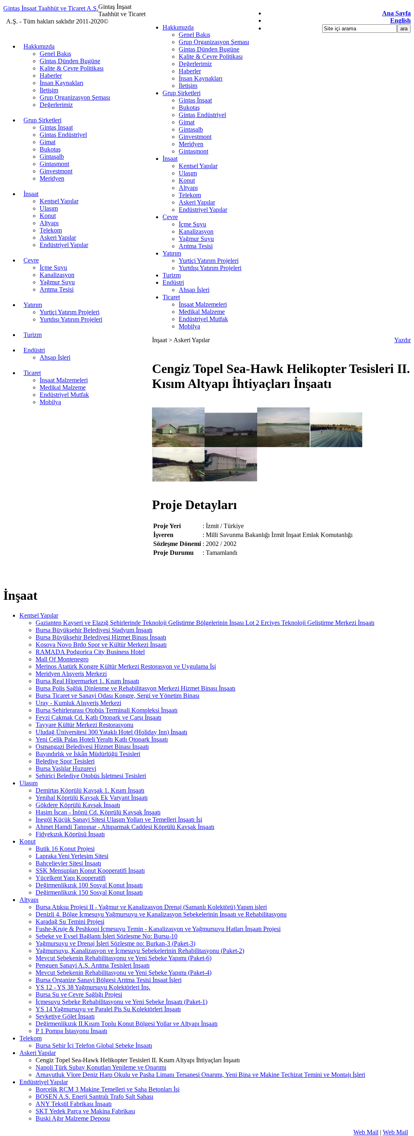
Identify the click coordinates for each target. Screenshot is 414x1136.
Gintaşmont (193, 151)
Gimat (186, 122)
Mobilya (189, 326)
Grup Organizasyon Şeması (214, 41)
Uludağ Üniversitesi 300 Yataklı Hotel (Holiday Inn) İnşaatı (111, 732)
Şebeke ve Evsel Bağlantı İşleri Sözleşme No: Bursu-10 (106, 936)
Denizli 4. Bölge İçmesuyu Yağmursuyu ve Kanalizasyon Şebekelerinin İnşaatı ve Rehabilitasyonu (161, 914)
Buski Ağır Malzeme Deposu (73, 1118)
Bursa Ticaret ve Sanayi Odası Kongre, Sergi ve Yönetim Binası (117, 695)
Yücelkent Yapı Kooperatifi (71, 877)
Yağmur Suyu (196, 238)
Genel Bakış (194, 34)
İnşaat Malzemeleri (203, 304)
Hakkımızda (178, 27)
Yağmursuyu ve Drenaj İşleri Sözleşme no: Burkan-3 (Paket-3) (115, 943)
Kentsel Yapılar (198, 165)
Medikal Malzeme (202, 311)
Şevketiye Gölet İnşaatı (65, 1016)
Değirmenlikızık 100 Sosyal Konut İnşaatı (89, 885)
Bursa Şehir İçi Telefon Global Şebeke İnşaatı (94, 1045)
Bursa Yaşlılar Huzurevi (66, 768)
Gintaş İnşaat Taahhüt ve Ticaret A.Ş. (50, 8)
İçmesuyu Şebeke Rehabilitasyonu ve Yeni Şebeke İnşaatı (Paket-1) (121, 1001)
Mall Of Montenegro (62, 659)
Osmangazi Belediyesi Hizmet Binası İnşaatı (92, 746)
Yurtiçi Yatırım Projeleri (209, 260)
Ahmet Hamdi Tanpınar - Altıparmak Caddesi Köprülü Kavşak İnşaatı (125, 826)
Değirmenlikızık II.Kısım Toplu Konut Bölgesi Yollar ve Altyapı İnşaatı (127, 1023)
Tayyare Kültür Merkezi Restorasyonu (84, 724)
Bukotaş (189, 107)
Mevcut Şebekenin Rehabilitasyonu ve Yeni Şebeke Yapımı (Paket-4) (123, 972)
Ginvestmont (195, 136)
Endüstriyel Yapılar (203, 209)
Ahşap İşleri (194, 289)
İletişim (188, 85)
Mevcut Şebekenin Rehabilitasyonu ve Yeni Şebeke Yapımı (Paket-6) (123, 958)
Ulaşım (188, 173)
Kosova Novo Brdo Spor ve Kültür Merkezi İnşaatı (101, 644)
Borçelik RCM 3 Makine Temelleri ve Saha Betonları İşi (108, 1089)
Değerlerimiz (195, 63)
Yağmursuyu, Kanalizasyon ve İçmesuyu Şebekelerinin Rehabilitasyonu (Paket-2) (140, 950)
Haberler (190, 71)
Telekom (190, 195)
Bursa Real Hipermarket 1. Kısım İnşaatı (87, 681)
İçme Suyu (192, 224)
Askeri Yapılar (197, 202)
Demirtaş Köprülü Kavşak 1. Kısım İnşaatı (90, 790)
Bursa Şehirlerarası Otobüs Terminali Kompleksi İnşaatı (106, 710)
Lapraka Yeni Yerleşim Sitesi (72, 856)
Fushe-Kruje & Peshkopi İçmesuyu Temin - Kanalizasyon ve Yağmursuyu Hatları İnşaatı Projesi (158, 928)
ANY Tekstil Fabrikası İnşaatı (74, 1103)
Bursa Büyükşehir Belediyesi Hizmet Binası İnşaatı (101, 637)
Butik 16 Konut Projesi (65, 848)
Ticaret (171, 297)
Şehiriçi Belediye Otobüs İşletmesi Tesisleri (91, 775)
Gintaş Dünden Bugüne (209, 49)
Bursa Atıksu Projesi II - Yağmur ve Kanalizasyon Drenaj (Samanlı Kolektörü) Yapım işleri (151, 907)
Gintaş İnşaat (195, 100)
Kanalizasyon (196, 231)
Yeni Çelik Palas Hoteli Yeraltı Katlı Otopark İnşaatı (102, 739)
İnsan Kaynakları (200, 78)
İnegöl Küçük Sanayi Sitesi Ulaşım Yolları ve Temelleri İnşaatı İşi (119, 819)
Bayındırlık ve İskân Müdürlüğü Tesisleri (88, 753)
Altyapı (188, 187)
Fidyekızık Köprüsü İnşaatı (70, 834)
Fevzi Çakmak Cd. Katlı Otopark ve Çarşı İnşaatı (98, 717)
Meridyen (191, 144)
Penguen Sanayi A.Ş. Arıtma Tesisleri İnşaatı (93, 965)
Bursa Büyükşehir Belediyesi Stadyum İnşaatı (94, 630)
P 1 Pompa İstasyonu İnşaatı (71, 1030)
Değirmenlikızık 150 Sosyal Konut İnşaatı (89, 892)
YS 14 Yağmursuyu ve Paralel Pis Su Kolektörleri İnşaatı (108, 1009)
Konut (187, 180)
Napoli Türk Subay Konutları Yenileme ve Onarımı (101, 1067)
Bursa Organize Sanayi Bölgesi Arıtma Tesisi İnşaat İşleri (109, 979)
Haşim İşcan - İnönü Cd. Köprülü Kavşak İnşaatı (98, 812)
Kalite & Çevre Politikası (211, 56)
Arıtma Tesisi (196, 246)
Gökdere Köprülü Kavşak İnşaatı (78, 804)
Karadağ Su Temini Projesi (70, 921)
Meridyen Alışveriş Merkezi (71, 673)
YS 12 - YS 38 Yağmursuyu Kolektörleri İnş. (93, 987)
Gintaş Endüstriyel (202, 114)
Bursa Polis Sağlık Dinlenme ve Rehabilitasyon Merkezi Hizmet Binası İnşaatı (135, 688)
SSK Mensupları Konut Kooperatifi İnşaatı (90, 870)
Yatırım (172, 253)
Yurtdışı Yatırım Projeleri (210, 267)
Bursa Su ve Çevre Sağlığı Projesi (79, 994)
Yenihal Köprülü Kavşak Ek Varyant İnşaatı (92, 797)
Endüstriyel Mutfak (203, 318)
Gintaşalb (191, 129)
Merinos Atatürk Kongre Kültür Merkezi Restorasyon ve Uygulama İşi (126, 666)
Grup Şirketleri (182, 93)
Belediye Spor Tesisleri (65, 761)
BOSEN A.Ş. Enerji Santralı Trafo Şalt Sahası (94, 1096)
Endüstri (173, 282)
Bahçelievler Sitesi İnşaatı (68, 863)
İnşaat (170, 158)
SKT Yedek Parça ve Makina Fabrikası (85, 1111)
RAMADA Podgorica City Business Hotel (90, 651)
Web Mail (365, 1132)
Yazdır (402, 340)
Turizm (172, 275)
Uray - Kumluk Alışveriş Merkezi (78, 702)
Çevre (170, 216)
